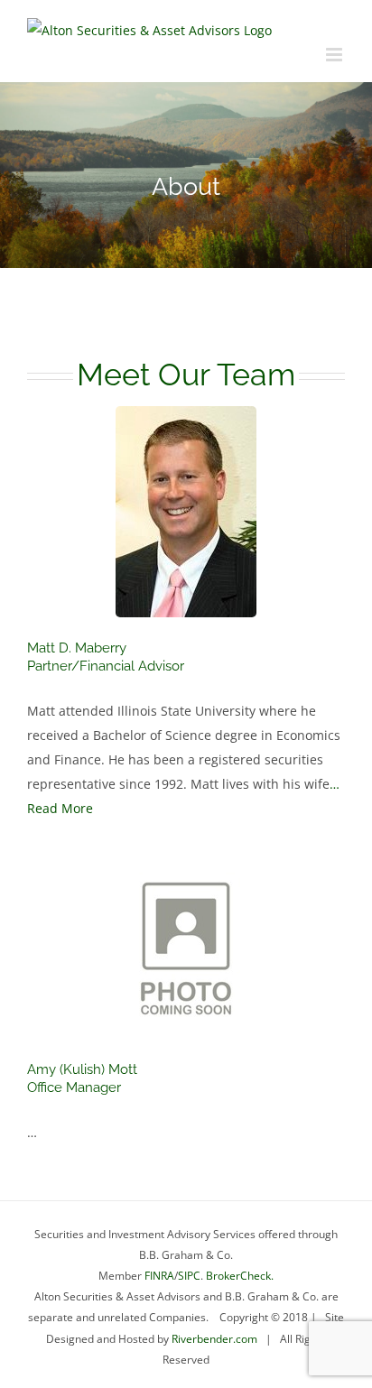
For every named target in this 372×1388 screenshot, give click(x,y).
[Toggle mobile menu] (335, 54)
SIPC (189, 1275)
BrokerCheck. (240, 1275)
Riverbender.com (214, 1338)
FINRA (159, 1275)
